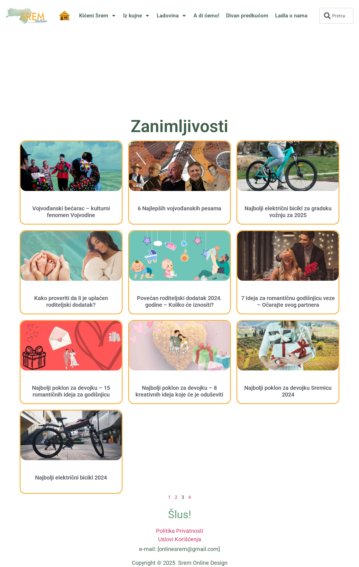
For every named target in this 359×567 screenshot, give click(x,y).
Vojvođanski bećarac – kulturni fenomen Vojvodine (71, 211)
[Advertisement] (179, 73)
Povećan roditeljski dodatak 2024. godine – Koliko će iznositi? (179, 301)
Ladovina (168, 15)
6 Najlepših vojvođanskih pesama (179, 208)
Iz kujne (132, 15)
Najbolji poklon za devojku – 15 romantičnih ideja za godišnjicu (71, 391)
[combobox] (336, 16)
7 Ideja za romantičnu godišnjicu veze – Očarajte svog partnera (288, 301)
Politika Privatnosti (179, 530)
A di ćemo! (206, 15)
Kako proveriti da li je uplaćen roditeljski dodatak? (71, 301)
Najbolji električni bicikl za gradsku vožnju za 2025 (288, 211)
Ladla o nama (291, 15)
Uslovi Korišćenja (179, 539)
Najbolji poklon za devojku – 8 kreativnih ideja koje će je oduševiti (179, 391)
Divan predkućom (247, 15)
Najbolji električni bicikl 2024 (71, 477)
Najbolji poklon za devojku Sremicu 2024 (288, 391)
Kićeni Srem (93, 15)
